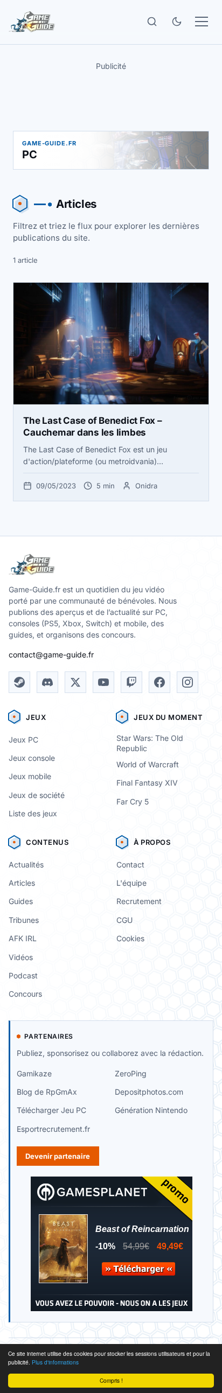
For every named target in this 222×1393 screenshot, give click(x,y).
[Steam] (19, 682)
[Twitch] (131, 682)
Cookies (130, 938)
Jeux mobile (30, 776)
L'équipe (131, 882)
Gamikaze (34, 1073)
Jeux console (32, 757)
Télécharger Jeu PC (51, 1110)
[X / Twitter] (75, 682)
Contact (130, 864)
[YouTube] (103, 682)
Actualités (26, 864)
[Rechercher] (152, 21)
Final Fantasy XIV (147, 782)
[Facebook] (159, 682)
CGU (124, 920)
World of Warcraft (147, 764)
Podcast (23, 975)
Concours (25, 993)
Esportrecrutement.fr (53, 1128)
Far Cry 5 (132, 801)
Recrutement (139, 901)
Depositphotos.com (149, 1091)
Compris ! (111, 1380)
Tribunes (24, 920)
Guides (21, 901)
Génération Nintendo (151, 1110)
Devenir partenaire (57, 1156)
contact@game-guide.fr (51, 654)
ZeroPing (131, 1073)
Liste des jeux (33, 813)
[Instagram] (187, 682)
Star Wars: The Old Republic (149, 743)
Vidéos (21, 957)
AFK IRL (23, 938)
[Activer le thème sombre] (177, 21)
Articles (22, 882)
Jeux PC (23, 739)
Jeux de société (37, 795)
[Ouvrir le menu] (201, 21)
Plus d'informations (55, 1362)
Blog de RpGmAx (47, 1091)
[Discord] (47, 682)
